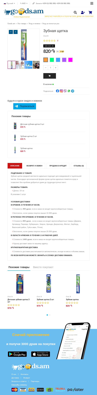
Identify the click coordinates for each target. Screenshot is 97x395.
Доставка (15, 378)
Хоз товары (22, 24)
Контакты (24, 374)
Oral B (10, 296)
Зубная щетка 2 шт (28, 136)
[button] (11, 32)
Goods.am (11, 24)
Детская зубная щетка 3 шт (32, 124)
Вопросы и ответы (19, 381)
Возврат (26, 378)
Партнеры (35, 381)
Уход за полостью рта (50, 24)
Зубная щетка (26, 148)
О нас (13, 374)
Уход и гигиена (34, 24)
